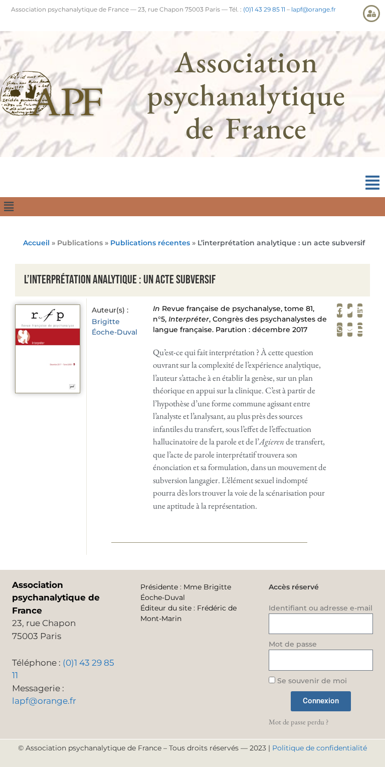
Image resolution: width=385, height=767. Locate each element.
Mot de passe (293, 644)
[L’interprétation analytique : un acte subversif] (47, 390)
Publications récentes (150, 242)
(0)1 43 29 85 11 (264, 9)
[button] (372, 183)
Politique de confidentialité (319, 747)
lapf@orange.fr (313, 9)
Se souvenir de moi (311, 680)
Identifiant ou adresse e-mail (320, 607)
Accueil (36, 242)
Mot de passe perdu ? (298, 721)
